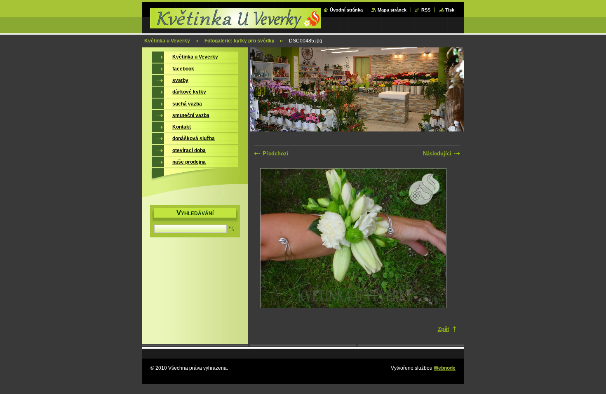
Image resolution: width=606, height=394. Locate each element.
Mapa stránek (392, 9)
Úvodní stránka (346, 9)
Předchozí (276, 153)
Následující (437, 153)
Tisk (449, 9)
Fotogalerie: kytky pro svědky (239, 40)
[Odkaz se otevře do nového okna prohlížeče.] (353, 239)
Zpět (443, 329)
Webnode (445, 368)
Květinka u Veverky (167, 40)
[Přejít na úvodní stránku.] (236, 25)
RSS (425, 9)
